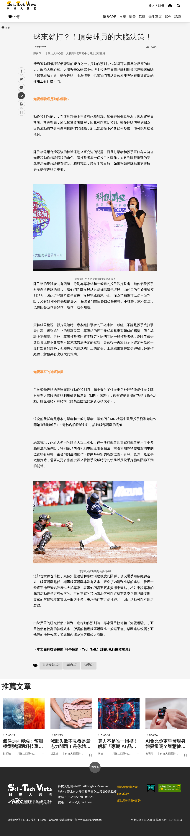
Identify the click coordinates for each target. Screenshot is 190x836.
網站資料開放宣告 (129, 800)
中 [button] (21, 95)
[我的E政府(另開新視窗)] (151, 788)
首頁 (7, 27)
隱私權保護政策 (127, 787)
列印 (21, 104)
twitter (21, 79)
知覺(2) (89, 664)
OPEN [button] (95, 767)
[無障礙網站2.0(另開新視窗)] (169, 788)
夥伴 (168, 17)
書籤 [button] (21, 112)
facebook (21, 71)
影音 (132, 17)
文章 (122, 17)
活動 (142, 17)
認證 (177, 17)
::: (146, 5)
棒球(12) (71, 664)
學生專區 (155, 17)
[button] (178, 5)
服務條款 (123, 793)
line (20, 87)
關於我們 (110, 17)
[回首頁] (21, 5)
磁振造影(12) (51, 664)
